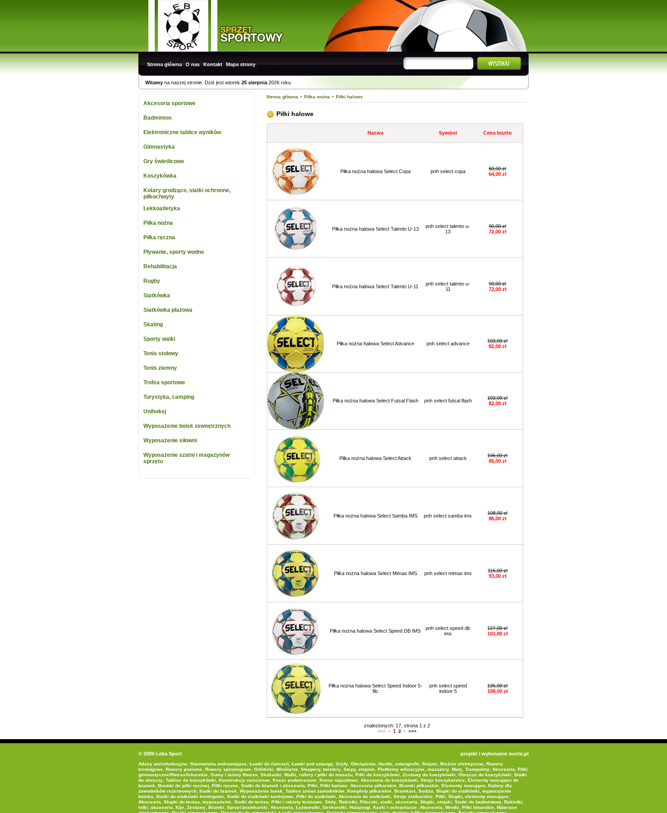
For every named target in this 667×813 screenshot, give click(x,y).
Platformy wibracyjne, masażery (413, 769)
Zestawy (196, 807)
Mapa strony (240, 64)
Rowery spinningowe (228, 769)
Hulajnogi (359, 807)
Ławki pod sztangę (312, 763)
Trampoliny (477, 769)
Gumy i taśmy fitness (234, 774)
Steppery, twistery (321, 769)
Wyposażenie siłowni (170, 440)
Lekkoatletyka (161, 208)
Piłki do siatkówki (316, 796)
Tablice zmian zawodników (314, 791)
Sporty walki (159, 339)
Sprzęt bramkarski (247, 807)
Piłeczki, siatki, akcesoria (388, 801)
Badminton (157, 118)
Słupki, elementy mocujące (478, 796)
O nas (193, 64)
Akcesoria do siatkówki (364, 796)
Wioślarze (287, 769)
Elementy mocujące (463, 785)
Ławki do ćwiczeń (269, 763)
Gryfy (342, 763)
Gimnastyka (159, 147)
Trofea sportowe (164, 382)
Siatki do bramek (218, 791)
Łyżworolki (308, 807)
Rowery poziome (184, 769)
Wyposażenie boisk (261, 791)
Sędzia (425, 791)
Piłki (313, 785)
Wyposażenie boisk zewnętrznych (187, 426)
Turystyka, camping (168, 397)
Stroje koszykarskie (443, 780)
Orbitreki (264, 769)
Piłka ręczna (159, 237)
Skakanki (270, 774)
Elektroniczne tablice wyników (182, 132)
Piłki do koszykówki (377, 774)
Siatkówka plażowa (167, 310)
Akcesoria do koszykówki (389, 780)
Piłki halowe (349, 96)
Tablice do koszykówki (191, 780)
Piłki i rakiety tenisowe (296, 801)
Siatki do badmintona (478, 801)
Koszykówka (160, 176)
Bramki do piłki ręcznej (183, 785)
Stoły (330, 801)
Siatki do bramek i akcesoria (273, 785)
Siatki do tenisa (251, 801)
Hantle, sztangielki (398, 763)
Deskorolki (335, 807)
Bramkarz (405, 791)
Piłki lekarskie (478, 807)
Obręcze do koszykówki (484, 774)
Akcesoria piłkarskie (373, 785)
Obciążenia (363, 763)
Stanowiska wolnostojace (218, 763)
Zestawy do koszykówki (429, 774)
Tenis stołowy (160, 353)
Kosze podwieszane (295, 780)
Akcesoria (503, 769)
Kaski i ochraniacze (395, 807)
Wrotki (452, 807)
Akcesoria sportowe (169, 103)
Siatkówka (156, 295)
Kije (180, 807)
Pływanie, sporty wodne (173, 252)
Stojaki (429, 763)
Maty (457, 769)
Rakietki (348, 801)
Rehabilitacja (160, 266)
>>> (412, 731)
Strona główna (164, 64)
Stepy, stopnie (359, 769)
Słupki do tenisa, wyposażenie (197, 801)
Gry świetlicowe (163, 161)
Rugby (151, 281)
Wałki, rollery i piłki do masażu (318, 774)
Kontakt (212, 64)
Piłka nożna (158, 223)
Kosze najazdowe (338, 780)
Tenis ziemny (160, 368)
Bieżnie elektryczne (462, 763)
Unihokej (154, 411)
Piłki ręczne (225, 785)
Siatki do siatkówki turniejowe (260, 796)
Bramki (216, 807)
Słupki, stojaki (436, 801)
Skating (153, 324)
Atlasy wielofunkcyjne (162, 763)
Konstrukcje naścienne (244, 780)
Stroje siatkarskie (413, 796)
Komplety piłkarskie (369, 791)
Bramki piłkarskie (419, 785)
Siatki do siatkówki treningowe (190, 796)
